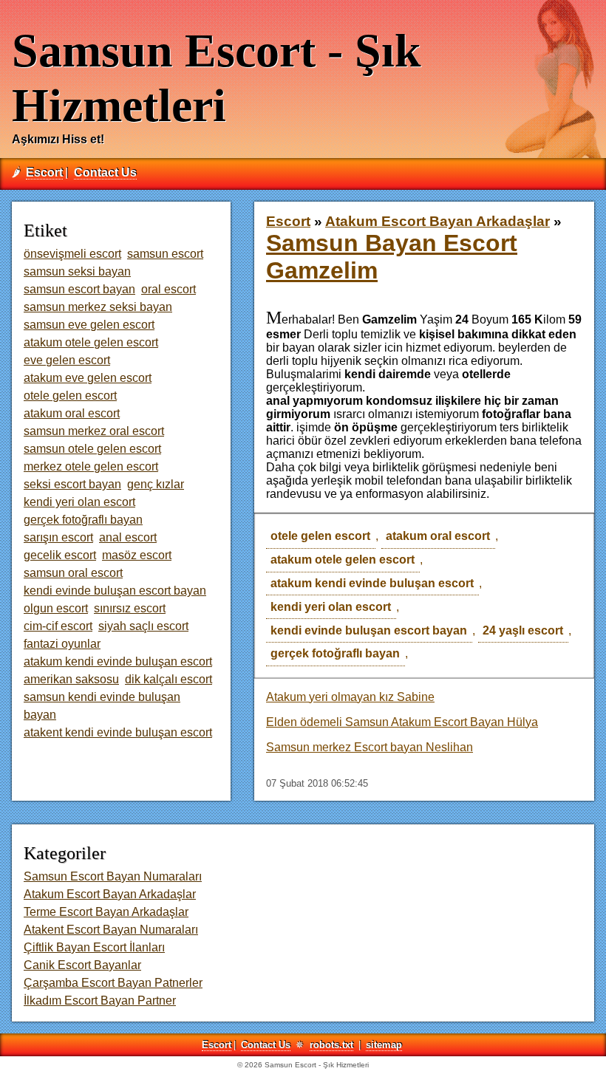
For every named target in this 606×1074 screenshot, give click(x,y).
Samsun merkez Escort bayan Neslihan (369, 747)
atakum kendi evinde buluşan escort (372, 583)
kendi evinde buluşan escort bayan (368, 630)
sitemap (384, 1044)
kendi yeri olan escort (330, 607)
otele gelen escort (320, 536)
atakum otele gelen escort (342, 559)
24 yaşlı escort (523, 630)
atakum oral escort (438, 536)
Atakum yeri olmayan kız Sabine (350, 697)
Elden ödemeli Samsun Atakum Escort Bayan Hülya (402, 722)
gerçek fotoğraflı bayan (335, 653)
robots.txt (331, 1044)
